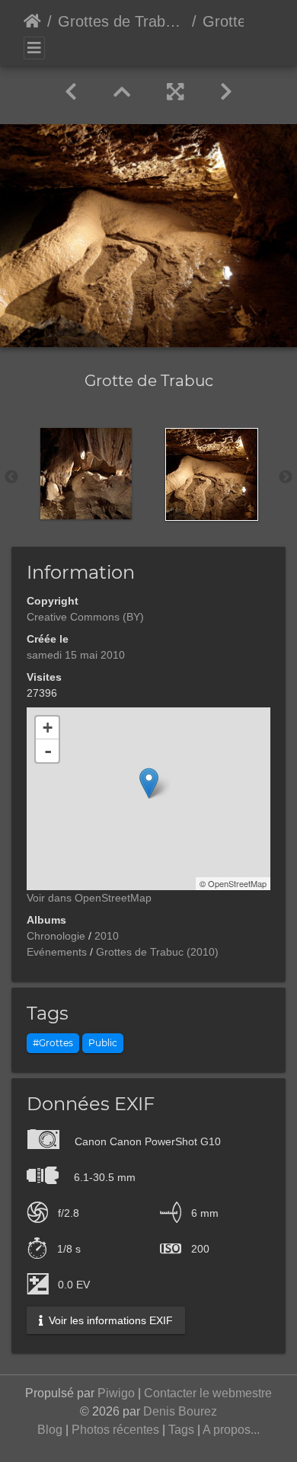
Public (102, 1043)
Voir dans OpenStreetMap (89, 898)
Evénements (57, 952)
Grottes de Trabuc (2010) (122, 21)
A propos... (231, 1429)
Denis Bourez (180, 1411)
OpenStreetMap (237, 883)
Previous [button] (11, 477)
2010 (106, 936)
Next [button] (285, 477)
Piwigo (116, 1393)
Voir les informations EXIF (109, 1320)
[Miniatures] (121, 92)
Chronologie (56, 936)
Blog (49, 1429)
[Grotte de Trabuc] (148, 783)
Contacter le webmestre (208, 1393)
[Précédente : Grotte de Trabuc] (70, 92)
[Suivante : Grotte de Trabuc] (226, 92)
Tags (181, 1429)
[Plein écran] (175, 92)
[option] (85, 473)
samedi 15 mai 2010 (76, 655)
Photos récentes (115, 1429)
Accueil (32, 21)
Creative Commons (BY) (85, 617)
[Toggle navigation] (34, 48)
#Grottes (53, 1043)
